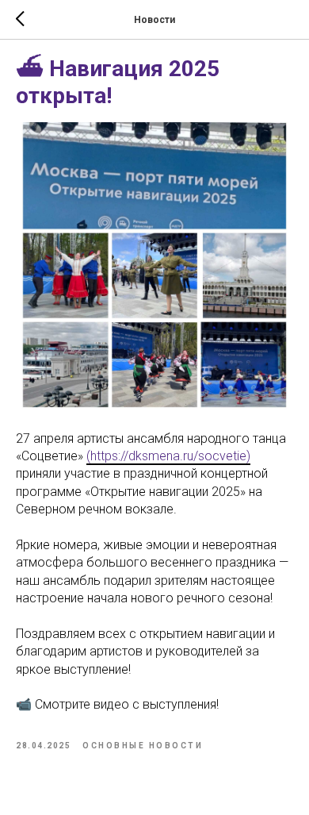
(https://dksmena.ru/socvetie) (168, 455)
